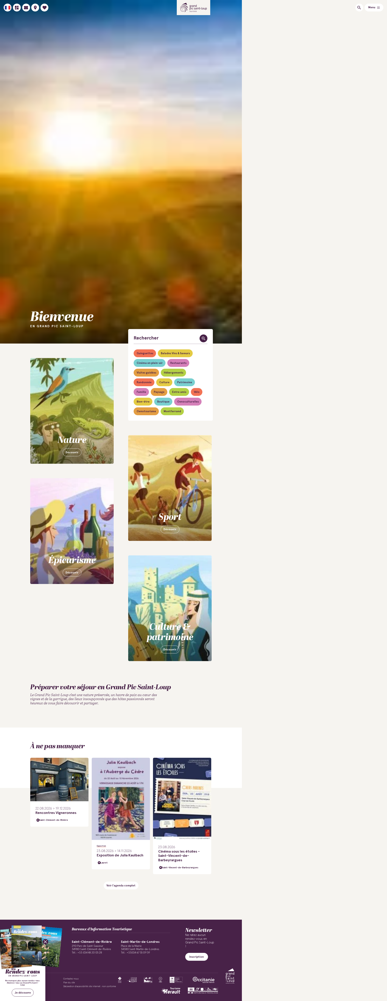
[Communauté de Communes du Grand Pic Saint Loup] (230, 975)
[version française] (7, 7)
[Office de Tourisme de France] (120, 980)
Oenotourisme (146, 411)
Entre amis (179, 392)
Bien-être (143, 401)
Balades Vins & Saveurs (175, 353)
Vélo (197, 392)
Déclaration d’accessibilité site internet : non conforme (89, 986)
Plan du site (69, 982)
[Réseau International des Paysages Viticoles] (131, 980)
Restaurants (178, 363)
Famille (141, 392)
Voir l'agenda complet (120, 885)
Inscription (196, 956)
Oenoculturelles (188, 401)
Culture (164, 382)
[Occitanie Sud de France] (203, 980)
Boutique (163, 401)
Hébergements (173, 372)
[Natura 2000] (148, 980)
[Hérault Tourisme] (170, 991)
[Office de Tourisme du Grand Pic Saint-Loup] (193, 7)
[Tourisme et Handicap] (203, 991)
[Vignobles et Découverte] (176, 980)
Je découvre (23, 992)
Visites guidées (146, 372)
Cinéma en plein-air (150, 363)
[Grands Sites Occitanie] (160, 980)
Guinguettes (145, 353)
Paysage (159, 392)
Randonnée (144, 382)
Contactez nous (71, 979)
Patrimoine (184, 382)
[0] (44, 7)
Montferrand (172, 411)
